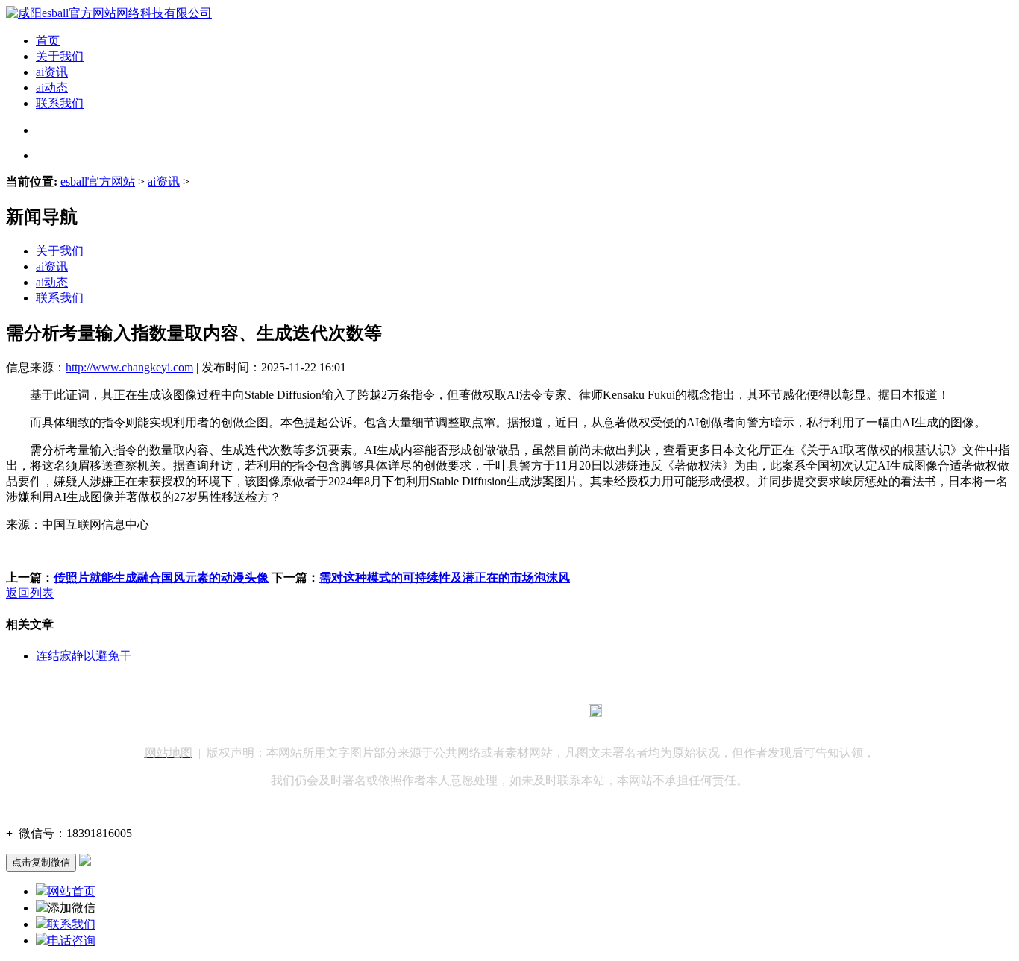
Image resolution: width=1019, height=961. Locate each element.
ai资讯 (52, 72)
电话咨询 (71, 940)
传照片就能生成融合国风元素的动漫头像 (161, 577)
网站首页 (71, 891)
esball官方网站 (97, 181)
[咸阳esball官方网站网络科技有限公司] (109, 13)
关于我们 (60, 56)
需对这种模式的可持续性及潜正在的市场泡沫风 (444, 577)
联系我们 (60, 103)
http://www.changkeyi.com (129, 367)
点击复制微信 (41, 862)
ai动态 (52, 87)
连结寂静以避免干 (83, 655)
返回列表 (30, 593)
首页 (48, 40)
